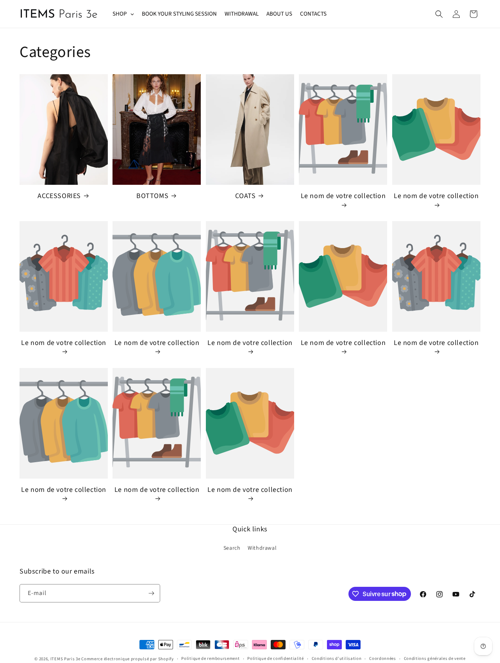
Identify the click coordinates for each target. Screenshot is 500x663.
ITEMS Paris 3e (65, 659)
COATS (245, 195)
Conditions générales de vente (435, 658)
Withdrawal (262, 548)
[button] (439, 14)
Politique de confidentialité (275, 658)
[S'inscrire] (151, 593)
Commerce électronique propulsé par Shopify (127, 659)
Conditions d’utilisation (337, 658)
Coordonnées (382, 658)
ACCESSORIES (59, 195)
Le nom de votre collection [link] (343, 196)
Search (232, 548)
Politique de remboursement (210, 658)
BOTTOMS (152, 195)
